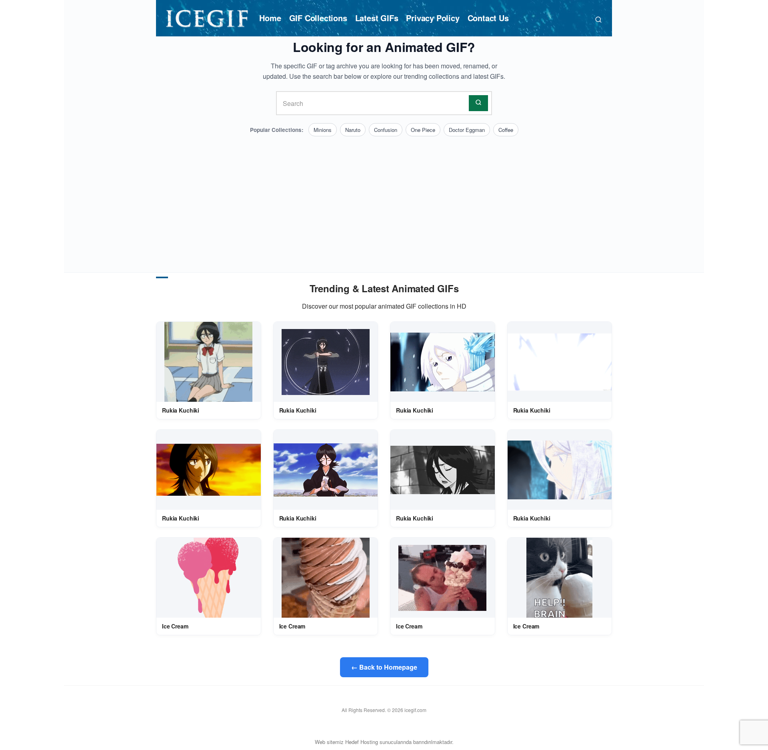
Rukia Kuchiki (180, 410)
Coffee (505, 130)
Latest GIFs (376, 18)
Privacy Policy (432, 18)
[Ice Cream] (208, 578)
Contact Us (488, 18)
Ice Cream (175, 626)
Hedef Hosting (361, 742)
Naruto (352, 130)
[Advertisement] (384, 196)
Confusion (385, 130)
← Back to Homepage (384, 667)
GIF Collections (318, 18)
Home (270, 18)
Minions (323, 130)
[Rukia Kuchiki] (208, 362)
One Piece (423, 130)
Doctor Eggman (467, 130)
